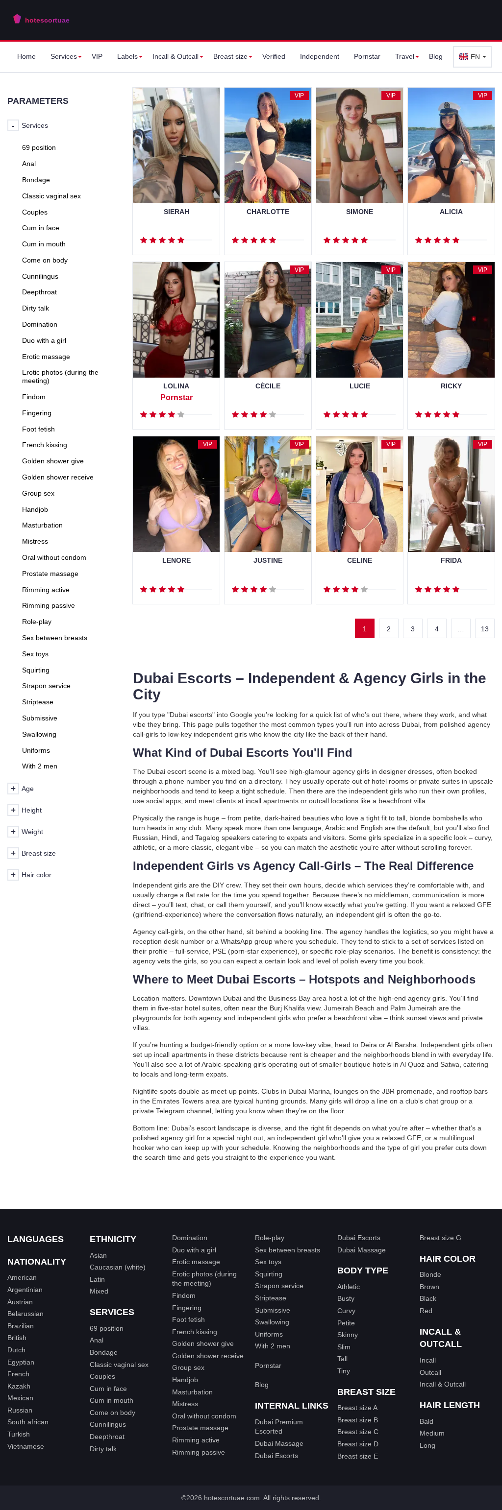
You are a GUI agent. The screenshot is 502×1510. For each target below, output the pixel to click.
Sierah (176, 212)
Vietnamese (25, 1446)
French (18, 1374)
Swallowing (272, 1322)
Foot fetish (188, 1319)
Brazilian (20, 1326)
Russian (19, 1410)
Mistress (185, 1404)
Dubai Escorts (276, 1456)
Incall (428, 1360)
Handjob (185, 1380)
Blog (436, 56)
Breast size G (440, 1238)
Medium (432, 1433)
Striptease (270, 1298)
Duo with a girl (194, 1250)
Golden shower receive (208, 1356)
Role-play (269, 1238)
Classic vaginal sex (119, 1364)
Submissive (272, 1310)
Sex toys (268, 1262)
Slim (344, 1347)
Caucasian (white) (118, 1267)
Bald (426, 1421)
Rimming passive (198, 1452)
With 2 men (272, 1346)
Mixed (99, 1291)
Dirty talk (103, 1449)
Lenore (176, 560)
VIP (97, 56)
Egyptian (20, 1362)
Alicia (451, 212)
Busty (345, 1298)
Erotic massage (196, 1262)
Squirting (268, 1274)
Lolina (176, 386)
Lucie (360, 386)
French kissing (194, 1332)
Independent (319, 56)
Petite (346, 1323)
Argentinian (25, 1290)
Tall (342, 1359)
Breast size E (357, 1456)
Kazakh (18, 1386)
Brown (429, 1287)
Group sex (188, 1367)
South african (28, 1422)
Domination (189, 1238)
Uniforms (269, 1334)
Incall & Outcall (443, 1384)
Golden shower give (203, 1343)
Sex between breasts (287, 1250)
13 (485, 629)
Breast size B (357, 1420)
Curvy (346, 1311)
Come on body (112, 1412)
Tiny (343, 1371)
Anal (96, 1340)
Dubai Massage (279, 1443)
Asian (98, 1255)
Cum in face (108, 1388)
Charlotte (268, 212)
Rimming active (196, 1440)
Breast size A (357, 1408)
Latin (97, 1279)
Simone (359, 212)
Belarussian (25, 1314)
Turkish (18, 1434)
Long (427, 1445)
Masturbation (192, 1392)
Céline (359, 560)
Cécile (267, 386)
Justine (267, 560)
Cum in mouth (111, 1400)
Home (26, 56)
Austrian (20, 1302)
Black (428, 1298)
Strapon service (279, 1286)
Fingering (186, 1308)
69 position (107, 1328)
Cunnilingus (108, 1424)
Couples (102, 1376)
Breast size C (357, 1432)
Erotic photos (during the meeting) (204, 1279)
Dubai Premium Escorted (279, 1427)
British (16, 1338)
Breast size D (357, 1444)
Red (426, 1311)
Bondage (104, 1352)
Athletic (348, 1287)
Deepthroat (107, 1436)
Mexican (20, 1398)
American (22, 1277)
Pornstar (367, 56)
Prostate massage (200, 1428)
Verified (273, 56)
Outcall (430, 1372)
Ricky (451, 386)
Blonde (430, 1274)
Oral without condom (204, 1416)
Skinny (347, 1335)
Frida (451, 560)
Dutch (16, 1350)
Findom (184, 1295)
